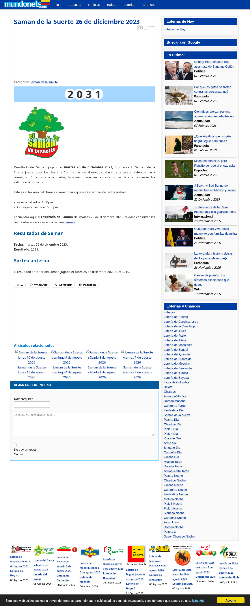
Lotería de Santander (178, 368)
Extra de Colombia (176, 382)
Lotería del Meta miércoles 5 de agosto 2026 (181, 574)
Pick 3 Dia (171, 429)
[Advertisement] (84, 54)
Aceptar (230, 600)
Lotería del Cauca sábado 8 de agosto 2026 (43, 565)
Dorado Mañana (174, 401)
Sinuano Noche (174, 513)
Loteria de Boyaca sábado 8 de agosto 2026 (20, 561)
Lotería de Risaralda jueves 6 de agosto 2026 (113, 564)
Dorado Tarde (173, 466)
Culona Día (171, 457)
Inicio (57, 5)
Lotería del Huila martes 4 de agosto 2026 (228, 568)
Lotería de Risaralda (177, 359)
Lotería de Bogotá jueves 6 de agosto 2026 (135, 574)
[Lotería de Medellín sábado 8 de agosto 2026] (90, 558)
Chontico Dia (172, 424)
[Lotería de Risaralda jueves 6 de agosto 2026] (113, 554)
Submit (19, 454)
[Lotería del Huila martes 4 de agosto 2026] (229, 558)
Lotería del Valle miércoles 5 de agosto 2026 (205, 567)
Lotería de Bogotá (176, 349)
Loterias (129, 5)
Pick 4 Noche (173, 508)
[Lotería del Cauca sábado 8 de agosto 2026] (43, 555)
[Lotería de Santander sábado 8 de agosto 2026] (67, 552)
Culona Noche (173, 485)
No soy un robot (25, 449)
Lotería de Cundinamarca (181, 321)
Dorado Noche (173, 527)
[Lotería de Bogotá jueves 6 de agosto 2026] (136, 565)
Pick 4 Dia (171, 433)
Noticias (94, 5)
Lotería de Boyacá (176, 377)
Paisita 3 (170, 531)
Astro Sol (170, 443)
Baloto (111, 5)
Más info (198, 600)
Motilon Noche (173, 499)
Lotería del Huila (175, 331)
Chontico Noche (175, 480)
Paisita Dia (171, 419)
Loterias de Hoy (174, 29)
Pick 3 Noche (173, 503)
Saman (70, 222)
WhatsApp (41, 284)
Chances (148, 5)
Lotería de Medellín (177, 363)
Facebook (89, 284)
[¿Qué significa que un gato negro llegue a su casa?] (179, 153)
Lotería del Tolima (176, 317)
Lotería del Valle (175, 335)
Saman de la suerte (44, 82)
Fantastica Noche (176, 494)
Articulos (74, 5)
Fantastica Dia (174, 410)
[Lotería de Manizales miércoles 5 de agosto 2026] (159, 551)
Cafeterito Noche (175, 490)
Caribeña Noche (175, 518)
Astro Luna (171, 522)
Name (23, 399)
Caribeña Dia (173, 452)
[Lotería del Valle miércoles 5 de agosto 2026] (206, 558)
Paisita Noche (173, 475)
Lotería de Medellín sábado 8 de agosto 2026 (90, 567)
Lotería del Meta (175, 340)
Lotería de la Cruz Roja (179, 326)
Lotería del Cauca (176, 373)
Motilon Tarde (173, 462)
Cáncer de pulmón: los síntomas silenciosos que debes (211, 280)
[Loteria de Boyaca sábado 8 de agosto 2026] (20, 552)
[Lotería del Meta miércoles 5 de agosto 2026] (182, 565)
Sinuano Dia (172, 447)
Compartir (65, 284)
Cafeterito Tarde (175, 405)
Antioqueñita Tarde (176, 471)
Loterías (169, 312)
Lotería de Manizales (178, 345)
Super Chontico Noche (179, 536)
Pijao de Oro (172, 438)
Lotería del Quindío (177, 354)
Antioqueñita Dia (175, 396)
